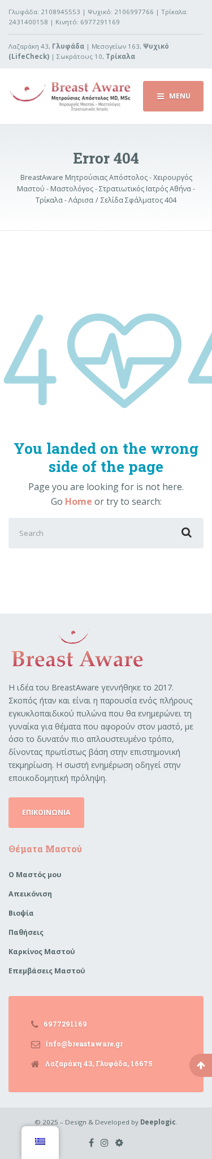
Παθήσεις (26, 932)
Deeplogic (158, 1122)
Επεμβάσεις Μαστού (46, 971)
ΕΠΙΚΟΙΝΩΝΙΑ (46, 812)
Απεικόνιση (30, 894)
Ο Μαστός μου (35, 874)
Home (78, 501)
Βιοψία (21, 913)
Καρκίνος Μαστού (41, 951)
